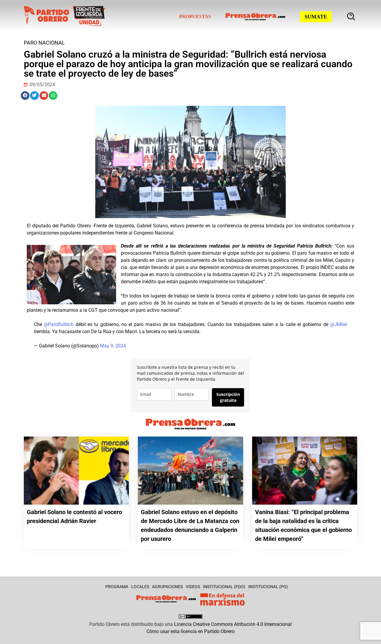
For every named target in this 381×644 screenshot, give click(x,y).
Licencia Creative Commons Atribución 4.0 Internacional (233, 624)
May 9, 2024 (113, 346)
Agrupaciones (167, 586)
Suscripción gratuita (228, 397)
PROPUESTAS (195, 16)
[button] (25, 95)
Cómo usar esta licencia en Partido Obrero (190, 631)
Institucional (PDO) (224, 586)
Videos (193, 586)
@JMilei (338, 324)
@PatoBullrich (59, 324)
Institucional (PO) (268, 586)
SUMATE (316, 17)
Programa (116, 586)
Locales (140, 586)
